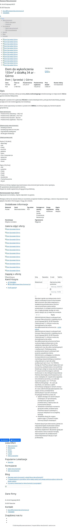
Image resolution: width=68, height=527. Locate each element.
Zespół (5, 32)
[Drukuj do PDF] (47, 71)
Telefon (60, 277)
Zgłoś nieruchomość (11, 28)
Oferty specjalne (10, 22)
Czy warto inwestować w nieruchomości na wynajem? (24, 483)
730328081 (6, 13)
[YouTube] (8, 520)
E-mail (52, 277)
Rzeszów (10, 462)
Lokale (10, 454)
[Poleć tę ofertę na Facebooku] (49, 72)
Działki (10, 452)
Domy (10, 450)
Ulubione (8, 24)
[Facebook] (8, 518)
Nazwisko (45, 277)
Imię (36, 277)
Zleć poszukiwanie (11, 30)
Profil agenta (12, 288)
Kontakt (5, 36)
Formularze (6, 26)
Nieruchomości (7, 20)
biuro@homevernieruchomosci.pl (13, 11)
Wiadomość (38, 282)
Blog (4, 34)
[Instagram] (8, 522)
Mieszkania (11, 448)
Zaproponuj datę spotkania (55, 283)
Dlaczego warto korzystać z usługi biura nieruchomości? (25, 477)
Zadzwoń (5, 440)
